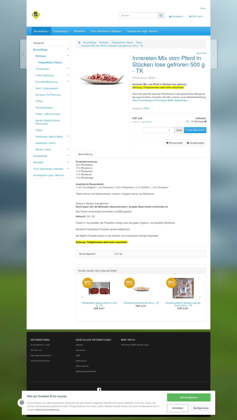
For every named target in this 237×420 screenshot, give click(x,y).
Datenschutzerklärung (47, 409)
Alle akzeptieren (189, 397)
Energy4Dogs (60, 31)
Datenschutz (81, 360)
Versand (148, 122)
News (203, 8)
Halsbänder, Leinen (45, 143)
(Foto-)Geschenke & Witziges (106, 31)
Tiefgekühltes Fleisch (50, 62)
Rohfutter (41, 56)
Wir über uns (36, 350)
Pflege (39, 130)
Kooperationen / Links (40, 344)
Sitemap (79, 344)
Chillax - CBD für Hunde (48, 114)
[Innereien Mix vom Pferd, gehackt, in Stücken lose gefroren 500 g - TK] (213, 53)
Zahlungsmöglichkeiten (41, 355)
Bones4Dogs (40, 31)
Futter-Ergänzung (45, 75)
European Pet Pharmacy (48, 94)
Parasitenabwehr (44, 107)
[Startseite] (79, 42)
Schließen (177, 408)
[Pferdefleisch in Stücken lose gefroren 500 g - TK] (23, 53)
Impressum (80, 350)
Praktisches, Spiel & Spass (49, 136)
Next (200, 297)
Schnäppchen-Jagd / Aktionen (142, 31)
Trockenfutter (42, 68)
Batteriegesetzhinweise (86, 371)
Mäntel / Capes (43, 149)
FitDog (39, 101)
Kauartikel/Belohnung (46, 81)
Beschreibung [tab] (85, 154)
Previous (82, 297)
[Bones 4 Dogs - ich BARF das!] (58, 15)
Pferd (146, 108)
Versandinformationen (40, 360)
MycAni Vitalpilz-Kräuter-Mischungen (48, 122)
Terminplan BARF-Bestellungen (135, 344)
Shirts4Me (79, 31)
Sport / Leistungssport (47, 88)
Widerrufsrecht (82, 366)
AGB (78, 355)
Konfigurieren (201, 408)
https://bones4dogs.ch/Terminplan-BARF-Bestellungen (160, 100)
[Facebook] (99, 389)
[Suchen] (161, 15)
